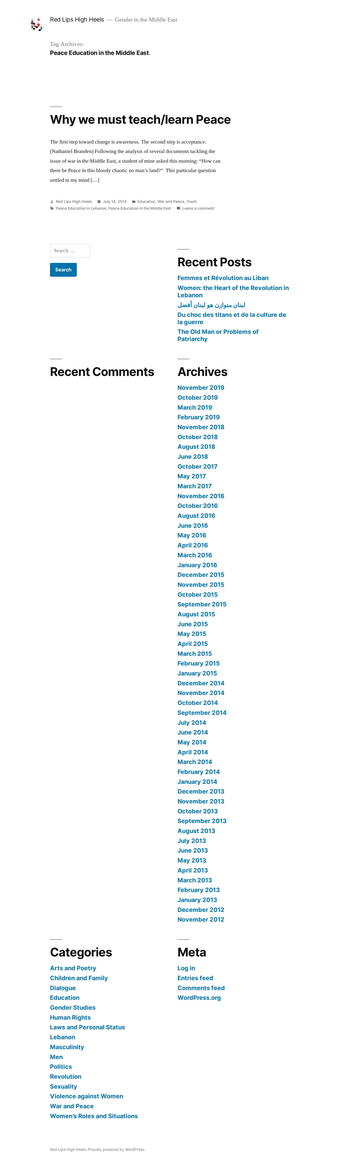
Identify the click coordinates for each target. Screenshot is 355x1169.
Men (56, 1057)
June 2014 (193, 732)
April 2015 (193, 643)
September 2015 (202, 604)
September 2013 (202, 821)
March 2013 (195, 880)
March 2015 (195, 653)
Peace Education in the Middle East (139, 208)
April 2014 (193, 752)
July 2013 (192, 840)
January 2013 (197, 899)
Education (146, 201)
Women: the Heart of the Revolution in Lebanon (233, 291)
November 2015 (201, 584)
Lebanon (62, 1037)
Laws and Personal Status (87, 1027)
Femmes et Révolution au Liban (223, 278)
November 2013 (201, 801)
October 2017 (198, 466)
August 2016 (196, 515)
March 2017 (195, 486)
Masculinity (67, 1047)
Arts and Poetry (73, 968)
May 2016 (192, 535)
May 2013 (192, 860)
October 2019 (198, 397)
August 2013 (196, 830)
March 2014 (195, 761)
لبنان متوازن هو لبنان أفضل (211, 304)
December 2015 (201, 574)
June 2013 (193, 850)
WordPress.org (199, 997)
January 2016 (197, 565)
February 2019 (199, 417)
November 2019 (201, 387)
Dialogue (63, 988)
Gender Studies (73, 1007)
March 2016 (195, 555)
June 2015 (193, 624)
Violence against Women (86, 1096)
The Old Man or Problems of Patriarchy (218, 335)
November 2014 (201, 692)
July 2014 (192, 722)
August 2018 (196, 446)
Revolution (65, 1076)
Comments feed (201, 988)
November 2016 (201, 496)
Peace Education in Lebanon (81, 208)
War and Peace (170, 201)
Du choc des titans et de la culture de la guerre (232, 318)
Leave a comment (198, 208)
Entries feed (195, 978)
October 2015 (198, 594)
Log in (186, 968)
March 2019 (195, 407)
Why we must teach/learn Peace (140, 119)
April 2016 (193, 545)
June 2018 (193, 456)
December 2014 (201, 683)
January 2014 (197, 781)
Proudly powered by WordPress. (116, 1149)
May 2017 (192, 476)
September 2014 (202, 712)
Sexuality (63, 1086)
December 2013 (201, 791)
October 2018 (198, 437)
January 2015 (197, 673)
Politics (61, 1066)
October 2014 (198, 702)
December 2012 (201, 909)
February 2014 (199, 771)
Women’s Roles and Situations (94, 1116)
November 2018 (201, 427)
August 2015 (196, 614)
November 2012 (201, 919)
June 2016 (193, 525)
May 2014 (192, 742)
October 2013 (198, 811)
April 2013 (193, 870)
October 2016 (198, 505)
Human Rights (70, 1017)
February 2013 (199, 890)
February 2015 (199, 663)
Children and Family (79, 978)
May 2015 (192, 633)
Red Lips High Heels (77, 19)
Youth (191, 201)
